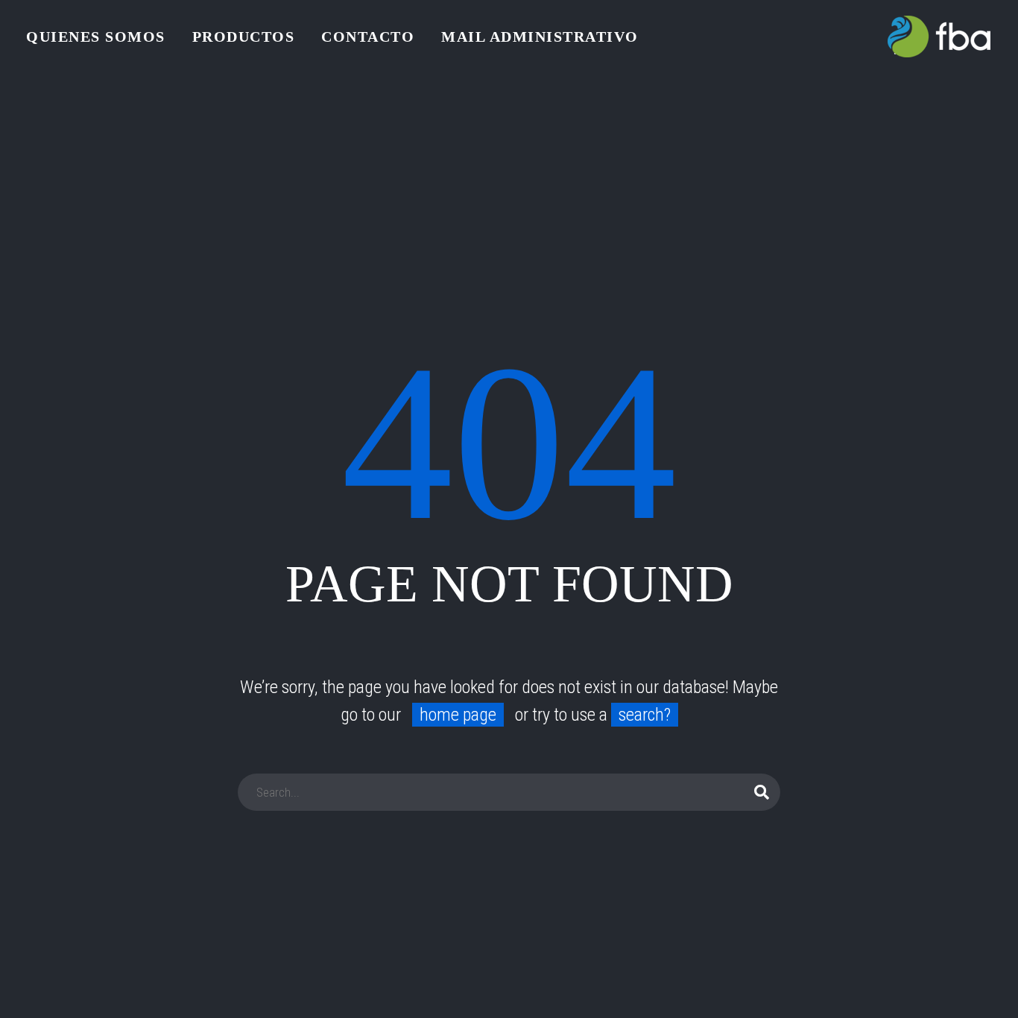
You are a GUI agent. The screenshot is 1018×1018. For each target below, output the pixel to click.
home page (458, 714)
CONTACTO (367, 36)
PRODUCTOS (243, 36)
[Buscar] (762, 792)
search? (645, 714)
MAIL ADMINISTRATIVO (540, 36)
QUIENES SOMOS (95, 36)
